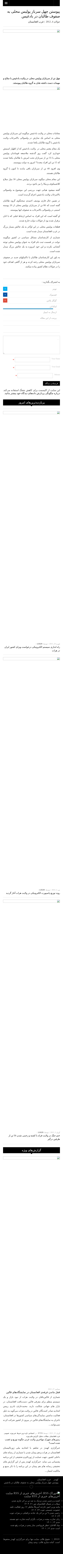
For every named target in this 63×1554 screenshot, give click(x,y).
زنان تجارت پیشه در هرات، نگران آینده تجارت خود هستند (35, 1519)
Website (57, 375)
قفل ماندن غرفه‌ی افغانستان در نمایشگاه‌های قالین (33, 1392)
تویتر (54, 289)
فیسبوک (53, 295)
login (39, 644)
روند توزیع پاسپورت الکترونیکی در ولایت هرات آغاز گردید (33, 893)
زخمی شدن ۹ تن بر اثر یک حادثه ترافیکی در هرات (37, 1513)
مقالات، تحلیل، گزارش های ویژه (37, 1436)
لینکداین (53, 306)
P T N (40, 1433)
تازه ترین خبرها (22, 1433)
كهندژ (31, 1549)
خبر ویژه (13, 1433)
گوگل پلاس (52, 300)
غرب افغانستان (36, 21)
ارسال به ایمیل (50, 312)
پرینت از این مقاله (48, 318)
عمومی (6, 1433)
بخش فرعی (31, 1486)
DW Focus (31, 3)
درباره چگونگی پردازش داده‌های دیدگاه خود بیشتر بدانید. (32, 393)
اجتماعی (31, 1433)
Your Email (56, 367)
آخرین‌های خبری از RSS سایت (42, 1496)
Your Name (56, 359)
